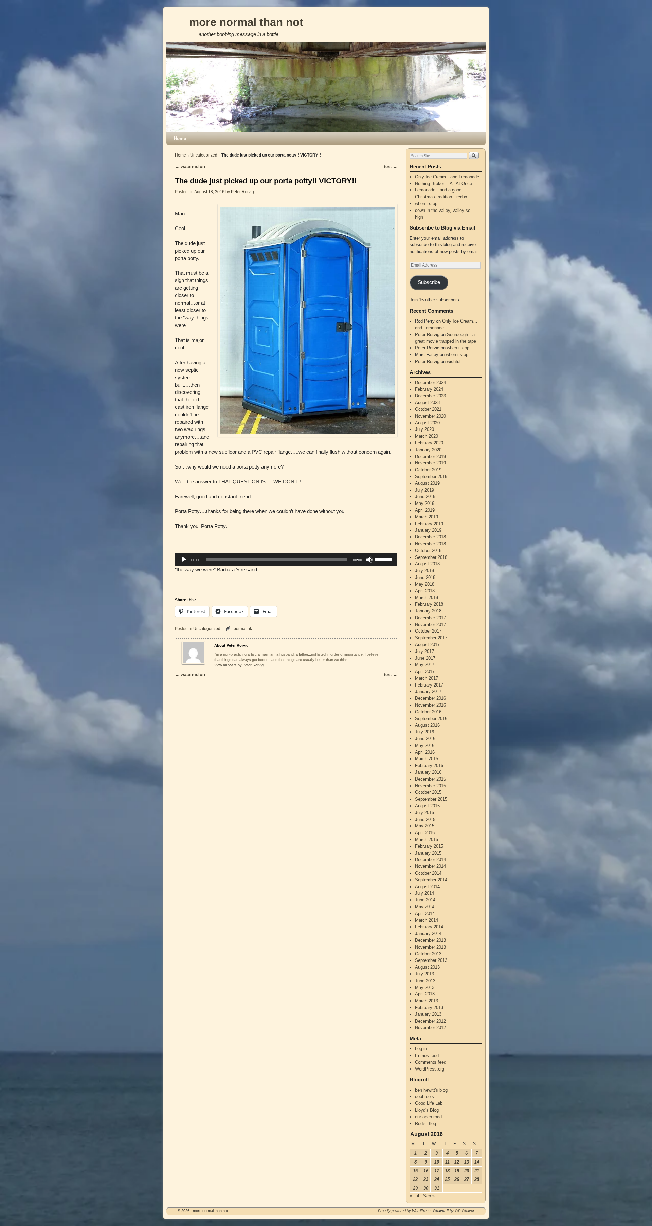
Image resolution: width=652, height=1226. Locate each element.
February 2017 (429, 685)
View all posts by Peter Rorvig (239, 665)
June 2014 (425, 899)
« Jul (414, 1195)
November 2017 (430, 624)
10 (436, 1162)
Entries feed (427, 1055)
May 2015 (424, 825)
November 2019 (430, 462)
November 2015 (430, 785)
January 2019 (428, 530)
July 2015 (424, 812)
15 (415, 1170)
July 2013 (424, 973)
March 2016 (426, 758)
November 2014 (430, 866)
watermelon (190, 166)
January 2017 (428, 691)
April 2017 (425, 671)
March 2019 (426, 516)
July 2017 (424, 651)
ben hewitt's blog (431, 1090)
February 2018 (429, 604)
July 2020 (424, 429)
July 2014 (424, 893)
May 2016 (424, 745)
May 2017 (424, 664)
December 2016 (430, 698)
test (390, 166)
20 (466, 1170)
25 (447, 1179)
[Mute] (369, 559)
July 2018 (424, 570)
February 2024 (429, 389)
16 (425, 1170)
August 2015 (427, 805)
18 (447, 1170)
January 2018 (428, 611)
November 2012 (430, 1027)
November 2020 (430, 416)
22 (415, 1179)
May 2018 (424, 584)
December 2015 (430, 779)
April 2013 (425, 993)
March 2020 (426, 436)
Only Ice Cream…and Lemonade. (448, 176)
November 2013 (430, 947)
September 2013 (431, 960)
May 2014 (424, 906)
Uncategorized (203, 155)
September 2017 (431, 637)
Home (180, 138)
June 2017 (425, 658)
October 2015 (428, 792)
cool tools (424, 1096)
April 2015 (425, 832)
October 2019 (428, 469)
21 (476, 1170)
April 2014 (425, 913)
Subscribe (429, 282)
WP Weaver (464, 1211)
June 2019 (425, 496)
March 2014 (426, 920)
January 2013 (428, 1014)
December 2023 (430, 395)
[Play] (183, 559)
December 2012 (430, 1021)
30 (425, 1188)
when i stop (426, 203)
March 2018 (426, 597)
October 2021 (428, 409)
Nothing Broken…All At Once (443, 183)
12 (456, 1162)
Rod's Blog (425, 1123)
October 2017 (428, 631)
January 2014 (428, 933)
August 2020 (427, 422)
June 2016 (425, 738)
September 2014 (431, 879)
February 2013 (429, 1007)
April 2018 (425, 590)
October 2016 (428, 711)
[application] (286, 559)
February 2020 (429, 442)
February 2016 (429, 765)
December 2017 (430, 617)
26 (456, 1179)
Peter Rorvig (242, 191)
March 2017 (426, 678)
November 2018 (430, 543)
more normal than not (246, 22)
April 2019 (425, 510)
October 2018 (428, 550)
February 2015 (429, 846)
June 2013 (425, 980)
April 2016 (425, 752)
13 (466, 1162)
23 (425, 1179)
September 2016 (431, 718)
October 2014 (428, 873)
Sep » (429, 1195)
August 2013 (427, 967)
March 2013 (426, 1000)
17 (436, 1170)
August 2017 (427, 644)
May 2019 (424, 503)
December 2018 (430, 536)
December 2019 (430, 456)
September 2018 (431, 557)
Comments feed (430, 1062)
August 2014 (427, 886)
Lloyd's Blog (427, 1110)
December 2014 (430, 859)
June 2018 (425, 577)
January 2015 (428, 853)
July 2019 (424, 490)
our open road (428, 1116)
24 (436, 1179)
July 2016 (424, 731)
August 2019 (427, 483)
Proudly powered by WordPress (404, 1211)
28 (476, 1179)
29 (415, 1188)
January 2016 (428, 772)
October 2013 (428, 953)
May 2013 (424, 987)
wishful (453, 361)
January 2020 (428, 449)
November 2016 (430, 705)
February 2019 (429, 523)
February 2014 (429, 926)
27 (466, 1179)
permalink (243, 628)
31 (436, 1188)
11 (447, 1162)
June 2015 (425, 819)
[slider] (384, 559)
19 (456, 1170)
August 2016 (427, 725)
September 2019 (431, 476)
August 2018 (427, 563)
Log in (421, 1048)
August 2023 (427, 402)
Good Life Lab (428, 1103)
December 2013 (430, 940)
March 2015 (426, 839)
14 (476, 1162)
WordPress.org (429, 1069)
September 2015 (431, 799)
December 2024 (430, 382)
